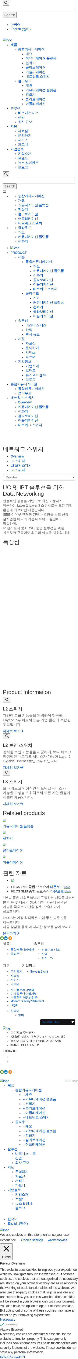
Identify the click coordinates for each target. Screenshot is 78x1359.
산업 (21, 117)
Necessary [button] (7, 1319)
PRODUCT (18, 253)
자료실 (23, 131)
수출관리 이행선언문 (23, 997)
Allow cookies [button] (57, 1240)
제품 (13, 45)
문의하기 (24, 135)
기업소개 (24, 154)
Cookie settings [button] (32, 1240)
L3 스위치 (17, 470)
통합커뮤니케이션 (31, 49)
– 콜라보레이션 (34, 1108)
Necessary (12, 1324)
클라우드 (24, 81)
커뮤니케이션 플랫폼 (41, 58)
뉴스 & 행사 (23, 1203)
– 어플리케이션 (34, 1113)
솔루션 (15, 108)
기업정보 (17, 149)
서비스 (23, 140)
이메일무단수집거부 (23, 993)
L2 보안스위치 (20, 465)
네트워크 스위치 (38, 76)
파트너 (23, 144)
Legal (14, 1005)
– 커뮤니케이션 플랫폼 (39, 1099)
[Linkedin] (6, 938)
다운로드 (57, 887)
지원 (13, 126)
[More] (10, 938)
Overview (24, 402)
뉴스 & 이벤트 (28, 163)
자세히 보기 (11, 731)
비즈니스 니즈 (28, 113)
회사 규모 (25, 122)
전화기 (31, 63)
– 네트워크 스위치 (36, 1117)
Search (9, 15)
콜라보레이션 (35, 67)
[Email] (2, 938)
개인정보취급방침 (22, 989)
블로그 (23, 167)
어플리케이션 (35, 72)
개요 (29, 54)
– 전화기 (29, 1104)
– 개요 (27, 1095)
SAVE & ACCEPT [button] (13, 1357)
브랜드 (23, 158)
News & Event (39, 971)
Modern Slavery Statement (27, 1001)
